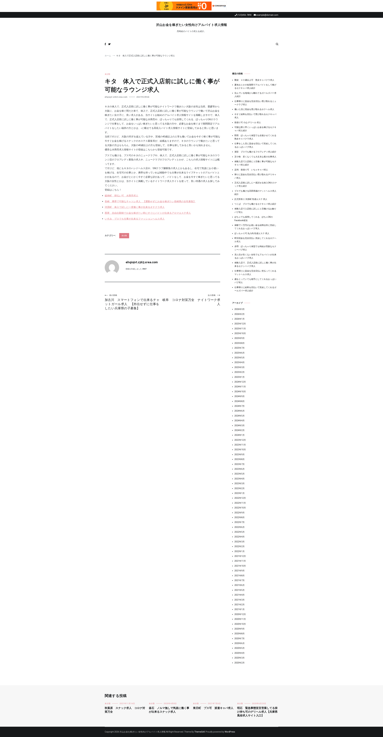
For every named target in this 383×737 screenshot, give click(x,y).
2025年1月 (239, 377)
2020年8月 (239, 633)
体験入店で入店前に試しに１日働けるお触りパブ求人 (255, 210)
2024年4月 (239, 420)
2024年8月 (239, 401)
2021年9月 (239, 570)
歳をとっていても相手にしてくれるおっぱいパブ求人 (255, 281)
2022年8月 (239, 517)
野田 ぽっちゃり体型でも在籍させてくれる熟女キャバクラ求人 (255, 137)
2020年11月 (240, 619)
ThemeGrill (199, 732)
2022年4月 (239, 536)
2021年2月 (239, 604)
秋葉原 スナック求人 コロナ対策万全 (125, 710)
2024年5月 (239, 416)
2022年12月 (240, 498)
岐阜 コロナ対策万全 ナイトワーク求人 (191, 300)
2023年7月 (239, 464)
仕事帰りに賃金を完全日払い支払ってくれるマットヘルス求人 (255, 272)
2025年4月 (239, 362)
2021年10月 (240, 566)
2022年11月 (240, 503)
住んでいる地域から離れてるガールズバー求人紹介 (255, 94)
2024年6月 (239, 411)
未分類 (107, 74)
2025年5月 (239, 357)
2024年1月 (239, 435)
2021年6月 (239, 585)
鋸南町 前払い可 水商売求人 (121, 195)
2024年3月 (239, 425)
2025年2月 (239, 372)
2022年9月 (239, 512)
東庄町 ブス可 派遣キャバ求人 (213, 708)
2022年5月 (239, 532)
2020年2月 (239, 663)
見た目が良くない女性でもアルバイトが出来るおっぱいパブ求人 (255, 256)
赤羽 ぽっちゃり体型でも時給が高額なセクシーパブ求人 (255, 248)
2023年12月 (240, 440)
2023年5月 (239, 474)
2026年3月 (239, 309)
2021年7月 (239, 580)
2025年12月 (240, 323)
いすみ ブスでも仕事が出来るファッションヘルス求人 (135, 218)
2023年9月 (239, 454)
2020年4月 (239, 653)
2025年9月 (239, 338)
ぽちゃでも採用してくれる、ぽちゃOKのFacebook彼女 (253, 218)
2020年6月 (239, 643)
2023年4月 (239, 478)
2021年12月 (240, 556)
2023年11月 (240, 445)
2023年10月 (240, 449)
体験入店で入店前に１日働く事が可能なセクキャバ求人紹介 (255, 163)
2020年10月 (240, 624)
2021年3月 (239, 600)
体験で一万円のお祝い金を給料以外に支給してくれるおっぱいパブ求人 (255, 227)
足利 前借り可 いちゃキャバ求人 (251, 169)
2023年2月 (239, 488)
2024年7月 (239, 406)
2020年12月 (240, 614)
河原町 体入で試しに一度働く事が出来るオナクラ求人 (135, 207)
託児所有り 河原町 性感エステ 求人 (250, 199)
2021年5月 (239, 590)
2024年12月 (240, 382)
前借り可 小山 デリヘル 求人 (247, 122)
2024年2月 (239, 430)
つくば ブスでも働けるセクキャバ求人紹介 (255, 204)
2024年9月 (239, 396)
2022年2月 (239, 546)
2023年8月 (239, 459)
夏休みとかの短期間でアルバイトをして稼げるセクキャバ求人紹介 (255, 86)
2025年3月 (239, 367)
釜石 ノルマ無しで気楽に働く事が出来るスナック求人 (169, 710)
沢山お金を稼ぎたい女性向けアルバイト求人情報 (191, 25)
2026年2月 (239, 314)
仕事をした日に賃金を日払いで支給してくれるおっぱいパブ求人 (255, 145)
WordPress (230, 732)
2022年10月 (240, 507)
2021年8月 (239, 575)
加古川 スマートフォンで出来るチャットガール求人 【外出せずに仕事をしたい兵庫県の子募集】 (132, 302)
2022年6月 (239, 527)
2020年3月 (239, 658)
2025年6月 (239, 353)
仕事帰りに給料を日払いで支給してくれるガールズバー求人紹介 (255, 289)
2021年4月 (239, 595)
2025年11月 (240, 328)
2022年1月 (239, 551)
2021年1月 (239, 609)
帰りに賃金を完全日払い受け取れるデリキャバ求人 (255, 176)
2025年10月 (240, 333)
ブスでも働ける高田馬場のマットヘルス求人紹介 (255, 192)
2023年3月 (239, 483)
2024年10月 (240, 391)
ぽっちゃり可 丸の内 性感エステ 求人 (251, 233)
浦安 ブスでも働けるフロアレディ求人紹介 (255, 152)
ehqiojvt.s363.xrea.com (116, 97)
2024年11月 (240, 386)
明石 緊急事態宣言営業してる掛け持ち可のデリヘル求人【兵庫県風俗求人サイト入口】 (257, 712)
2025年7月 (239, 348)
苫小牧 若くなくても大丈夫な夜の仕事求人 (255, 156)
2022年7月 (239, 522)
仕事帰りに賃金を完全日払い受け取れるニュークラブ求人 (255, 103)
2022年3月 (239, 541)
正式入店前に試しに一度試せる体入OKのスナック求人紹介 (255, 184)
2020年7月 (239, 638)
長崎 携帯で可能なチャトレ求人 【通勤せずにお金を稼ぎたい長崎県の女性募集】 (150, 201)
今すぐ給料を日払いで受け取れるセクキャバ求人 (255, 116)
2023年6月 (239, 469)
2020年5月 (239, 648)
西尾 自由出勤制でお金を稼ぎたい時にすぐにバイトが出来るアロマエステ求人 (148, 213)
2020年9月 (239, 629)
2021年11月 (240, 561)
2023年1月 (239, 493)
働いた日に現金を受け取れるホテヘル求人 (254, 109)
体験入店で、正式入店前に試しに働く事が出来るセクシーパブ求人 (255, 264)
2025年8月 (239, 343)
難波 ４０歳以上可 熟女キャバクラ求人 (254, 80)
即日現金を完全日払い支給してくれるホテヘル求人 (255, 240)
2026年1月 (239, 319)
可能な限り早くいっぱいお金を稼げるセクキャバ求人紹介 (255, 129)
